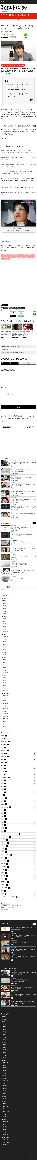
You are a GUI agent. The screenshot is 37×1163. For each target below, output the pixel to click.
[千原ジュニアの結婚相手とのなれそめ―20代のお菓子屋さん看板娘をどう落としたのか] (17, 329)
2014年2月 (3, 713)
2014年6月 (3, 703)
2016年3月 (3, 657)
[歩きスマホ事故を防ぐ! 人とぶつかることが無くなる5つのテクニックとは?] (28, 329)
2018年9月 (3, 618)
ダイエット (4, 860)
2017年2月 (3, 639)
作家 (3, 831)
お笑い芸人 (5, 305)
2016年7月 (3, 649)
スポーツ (4, 863)
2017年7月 (3, 629)
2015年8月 (3, 670)
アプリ (3, 878)
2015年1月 (3, 685)
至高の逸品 (4, 756)
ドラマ (4, 851)
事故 (10, 307)
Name (3, 387)
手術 (20, 307)
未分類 (3, 798)
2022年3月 (3, 606)
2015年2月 (3, 683)
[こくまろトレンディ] (14, 9)
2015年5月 (3, 677)
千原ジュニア (15, 307)
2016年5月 (3, 654)
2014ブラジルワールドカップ (9, 896)
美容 (3, 765)
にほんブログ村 (4, 909)
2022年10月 (3, 603)
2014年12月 (3, 688)
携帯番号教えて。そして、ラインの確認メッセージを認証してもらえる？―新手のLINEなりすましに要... (23, 507)
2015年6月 (3, 675)
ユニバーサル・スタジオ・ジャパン (10, 834)
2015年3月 (3, 680)
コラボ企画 (4, 866)
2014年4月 (3, 708)
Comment (4, 373)
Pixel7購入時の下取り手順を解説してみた (20, 542)
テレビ (3, 857)
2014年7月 (3, 700)
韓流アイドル (5, 741)
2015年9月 (3, 667)
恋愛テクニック (5, 807)
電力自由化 (4, 744)
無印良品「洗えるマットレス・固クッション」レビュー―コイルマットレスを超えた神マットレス (23, 564)
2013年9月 (3, 726)
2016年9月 (3, 647)
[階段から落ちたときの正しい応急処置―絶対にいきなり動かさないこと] (6, 328)
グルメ (3, 872)
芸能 (3, 753)
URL (3, 400)
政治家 (3, 804)
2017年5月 (3, 634)
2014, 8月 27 (11, 96)
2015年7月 (3, 672)
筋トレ (3, 771)
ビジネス (4, 840)
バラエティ (5, 843)
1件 (11, 31)
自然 (3, 759)
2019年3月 (3, 616)
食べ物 (3, 735)
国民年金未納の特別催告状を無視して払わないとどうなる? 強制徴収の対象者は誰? (23, 470)
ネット (3, 848)
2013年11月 (3, 721)
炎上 (3, 789)
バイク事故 (5, 307)
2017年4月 (3, 636)
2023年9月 (3, 600)
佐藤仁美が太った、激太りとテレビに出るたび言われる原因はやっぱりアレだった (23, 500)
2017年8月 (3, 626)
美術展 (3, 762)
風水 (3, 738)
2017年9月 (3, 624)
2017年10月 (3, 621)
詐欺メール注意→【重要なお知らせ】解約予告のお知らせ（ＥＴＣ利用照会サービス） (23, 535)
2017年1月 (3, 641)
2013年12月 (3, 718)
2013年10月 (3, 724)
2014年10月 (3, 693)
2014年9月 (3, 695)
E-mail (3, 394)
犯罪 (3, 786)
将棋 (3, 810)
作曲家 (3, 828)
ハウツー (4, 846)
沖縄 (3, 792)
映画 (3, 801)
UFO (3, 890)
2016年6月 (3, 652)
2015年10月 (3, 665)
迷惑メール (4, 750)
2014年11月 (3, 690)
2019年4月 (3, 613)
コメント (13, 310)
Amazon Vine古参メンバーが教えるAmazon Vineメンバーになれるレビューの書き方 (23, 571)
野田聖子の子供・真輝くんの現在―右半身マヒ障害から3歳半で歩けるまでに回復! (23, 492)
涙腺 (23, 307)
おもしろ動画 (5, 887)
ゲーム (3, 869)
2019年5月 (3, 611)
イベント (4, 875)
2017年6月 (3, 631)
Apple (3, 893)
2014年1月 (3, 716)
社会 (24, 337)
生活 (3, 783)
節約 (3, 768)
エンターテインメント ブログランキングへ (11, 905)
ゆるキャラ (4, 881)
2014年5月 (3, 706)
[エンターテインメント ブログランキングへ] (5, 903)
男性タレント (5, 777)
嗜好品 (3, 819)
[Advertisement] (18, 283)
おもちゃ (4, 884)
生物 (3, 780)
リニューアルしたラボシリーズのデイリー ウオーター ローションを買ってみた (23, 549)
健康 (3, 825)
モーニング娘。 (5, 837)
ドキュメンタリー (6, 854)
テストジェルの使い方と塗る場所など (19, 578)
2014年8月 (3, 698)
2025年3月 (3, 598)
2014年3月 (3, 711)
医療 (3, 822)
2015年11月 (3, 662)
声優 (3, 816)
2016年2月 (3, 659)
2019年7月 (3, 608)
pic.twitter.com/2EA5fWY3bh (16, 89)
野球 (3, 747)
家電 (3, 813)
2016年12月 (3, 644)
